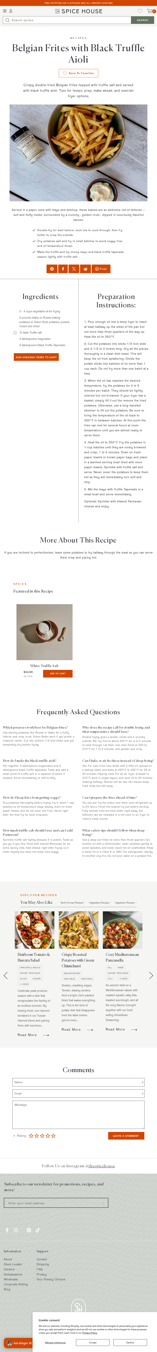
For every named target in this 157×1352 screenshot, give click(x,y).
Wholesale (11, 1279)
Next (149, 975)
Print (103, 269)
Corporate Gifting (16, 1284)
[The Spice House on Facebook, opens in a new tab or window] (7, 1230)
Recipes (78, 38)
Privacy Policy (90, 1332)
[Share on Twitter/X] (74, 269)
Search (142, 20)
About (8, 1259)
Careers (9, 1269)
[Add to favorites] (19, 607)
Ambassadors (13, 1274)
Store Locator (13, 1264)
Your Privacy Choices (51, 1279)
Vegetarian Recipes (125, 902)
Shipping (43, 1264)
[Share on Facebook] (63, 269)
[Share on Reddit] (85, 269)
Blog (7, 1289)
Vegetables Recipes (99, 902)
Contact (42, 1259)
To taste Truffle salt (30, 332)
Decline (130, 1342)
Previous (7, 975)
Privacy (42, 1274)
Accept (92, 1342)
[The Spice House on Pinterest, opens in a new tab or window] (29, 1230)
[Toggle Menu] (5, 11)
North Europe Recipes (72, 902)
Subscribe (103, 1203)
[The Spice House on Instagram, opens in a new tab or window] (16, 1230)
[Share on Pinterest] (52, 269)
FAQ (40, 1269)
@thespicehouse (100, 1165)
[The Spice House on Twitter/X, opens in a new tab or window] (22, 1230)
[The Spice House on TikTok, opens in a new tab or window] (37, 1230)
